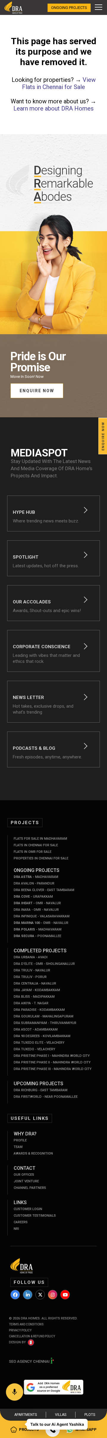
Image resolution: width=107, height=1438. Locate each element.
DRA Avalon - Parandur (34, 883)
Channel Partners (30, 1188)
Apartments (25, 1415)
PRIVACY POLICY (20, 1330)
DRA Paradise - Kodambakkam (39, 1010)
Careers (21, 1222)
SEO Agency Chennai (30, 1361)
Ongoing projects (69, 7)
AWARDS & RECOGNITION (33, 1153)
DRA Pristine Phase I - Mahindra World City (52, 1056)
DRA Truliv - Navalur (32, 970)
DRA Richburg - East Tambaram (40, 1090)
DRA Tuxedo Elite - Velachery (39, 1043)
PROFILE (20, 1140)
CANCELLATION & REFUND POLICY (32, 1336)
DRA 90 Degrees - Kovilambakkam (42, 1036)
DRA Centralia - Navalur (35, 983)
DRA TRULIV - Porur (30, 977)
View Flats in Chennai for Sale (59, 83)
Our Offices (24, 1175)
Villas (60, 1415)
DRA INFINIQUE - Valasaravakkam (42, 916)
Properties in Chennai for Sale (41, 858)
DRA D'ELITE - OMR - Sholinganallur (44, 964)
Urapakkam (33, 897)
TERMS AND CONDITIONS (26, 1324)
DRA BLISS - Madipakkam (34, 997)
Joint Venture (26, 1181)
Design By (17, 1342)
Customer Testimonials (35, 1216)
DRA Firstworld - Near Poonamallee (46, 1097)
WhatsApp (86, 1429)
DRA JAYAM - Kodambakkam (37, 990)
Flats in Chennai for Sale (36, 845)
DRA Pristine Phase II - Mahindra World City (52, 1062)
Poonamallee (37, 936)
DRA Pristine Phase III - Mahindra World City (53, 1069)
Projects (29, 1429)
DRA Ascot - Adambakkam (36, 1029)
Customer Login (28, 1209)
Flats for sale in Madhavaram (40, 839)
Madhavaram (36, 877)
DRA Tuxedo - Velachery (34, 1049)
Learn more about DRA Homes (53, 108)
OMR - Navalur (37, 903)
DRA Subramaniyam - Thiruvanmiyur (45, 1023)
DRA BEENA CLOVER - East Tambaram (44, 890)
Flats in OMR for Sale (32, 852)
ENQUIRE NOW (37, 390)
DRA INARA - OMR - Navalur (36, 910)
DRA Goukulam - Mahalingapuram (43, 1016)
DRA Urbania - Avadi (31, 957)
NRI (16, 1229)
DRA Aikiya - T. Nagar (31, 1003)
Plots (89, 1415)
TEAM (18, 1147)
